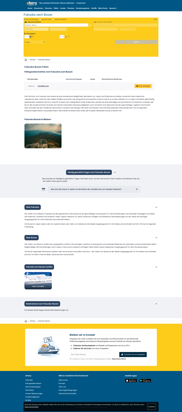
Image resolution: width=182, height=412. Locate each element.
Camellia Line (43, 86)
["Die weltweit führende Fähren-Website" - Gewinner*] (32, 3)
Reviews (71, 8)
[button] (113, 8)
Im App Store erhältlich (131, 380)
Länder (63, 8)
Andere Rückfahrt (60, 19)
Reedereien (38, 8)
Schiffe (94, 8)
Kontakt (62, 383)
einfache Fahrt (46, 19)
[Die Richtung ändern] (90, 25)
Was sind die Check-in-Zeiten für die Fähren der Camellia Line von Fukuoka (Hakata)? (86, 189)
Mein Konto (103, 8)
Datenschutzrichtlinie (119, 359)
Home (30, 8)
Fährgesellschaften (33, 383)
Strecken (48, 8)
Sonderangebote (82, 8)
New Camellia (38, 286)
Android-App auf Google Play (145, 380)
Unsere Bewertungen (34, 393)
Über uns (62, 387)
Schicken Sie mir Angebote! (134, 354)
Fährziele (29, 380)
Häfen (56, 8)
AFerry (28, 375)
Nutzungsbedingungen (68, 390)
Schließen (151, 406)
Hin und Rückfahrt (32, 19)
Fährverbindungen (33, 387)
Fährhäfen (29, 390)
